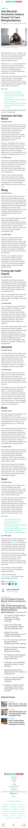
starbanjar (6, 811)
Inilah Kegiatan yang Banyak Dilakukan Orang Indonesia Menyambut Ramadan (12, 521)
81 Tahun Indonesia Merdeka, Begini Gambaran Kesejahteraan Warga (15, 649)
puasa (11, 63)
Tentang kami (14, 777)
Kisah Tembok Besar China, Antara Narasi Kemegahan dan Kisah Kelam (17, 722)
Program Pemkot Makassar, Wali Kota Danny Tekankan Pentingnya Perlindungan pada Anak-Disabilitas (15, 530)
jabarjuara (5, 815)
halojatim (4, 813)
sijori (20, 811)
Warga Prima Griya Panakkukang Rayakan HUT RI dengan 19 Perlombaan (15, 634)
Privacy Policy (14, 789)
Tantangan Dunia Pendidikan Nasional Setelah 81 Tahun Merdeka (14, 664)
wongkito (22, 806)
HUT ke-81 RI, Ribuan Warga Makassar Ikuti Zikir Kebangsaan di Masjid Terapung (14, 618)
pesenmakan (18, 818)
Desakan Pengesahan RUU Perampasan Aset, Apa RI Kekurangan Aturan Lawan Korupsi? (14, 688)
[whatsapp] (12, 584)
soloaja (22, 809)
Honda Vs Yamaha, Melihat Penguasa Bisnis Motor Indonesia (14, 679)
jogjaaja (20, 804)
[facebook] (9, 584)
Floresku (12, 804)
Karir (14, 782)
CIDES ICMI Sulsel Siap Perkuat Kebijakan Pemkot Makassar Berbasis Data (14, 626)
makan (14, 542)
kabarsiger (14, 806)
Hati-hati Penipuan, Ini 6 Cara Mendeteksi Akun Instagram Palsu (18, 713)
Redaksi (14, 779)
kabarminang (4, 806)
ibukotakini (21, 813)
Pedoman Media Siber (14, 786)
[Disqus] (14, 748)
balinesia (14, 811)
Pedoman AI (14, 788)
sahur (24, 466)
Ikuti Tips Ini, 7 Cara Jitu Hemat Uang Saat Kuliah (18, 705)
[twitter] (16, 584)
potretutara (5, 809)
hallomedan (14, 809)
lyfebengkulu (9, 818)
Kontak (14, 784)
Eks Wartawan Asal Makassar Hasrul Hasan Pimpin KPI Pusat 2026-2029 (15, 657)
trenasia (5, 804)
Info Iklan (14, 780)
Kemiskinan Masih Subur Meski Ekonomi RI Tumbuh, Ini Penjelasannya (15, 672)
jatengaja (21, 815)
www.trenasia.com (6, 576)
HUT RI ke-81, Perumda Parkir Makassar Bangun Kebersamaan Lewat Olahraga (15, 642)
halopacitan (12, 813)
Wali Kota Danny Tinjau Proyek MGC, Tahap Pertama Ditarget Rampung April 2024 (15, 105)
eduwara (13, 815)
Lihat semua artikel (12, 591)
